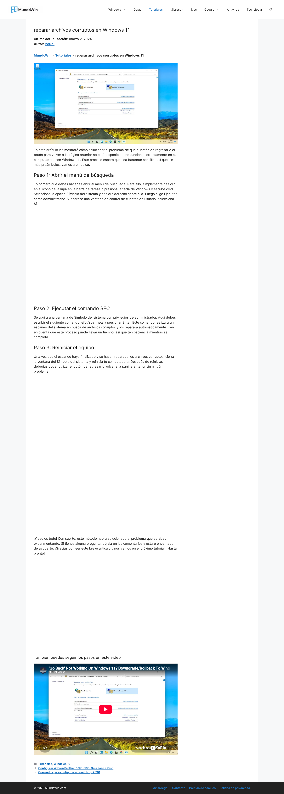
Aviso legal (160, 788)
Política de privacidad (234, 788)
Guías (137, 9)
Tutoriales (156, 9)
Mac (194, 9)
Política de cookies (202, 788)
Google (209, 9)
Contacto (178, 788)
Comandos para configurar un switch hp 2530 (69, 772)
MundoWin (43, 55)
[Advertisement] (106, 238)
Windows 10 (62, 763)
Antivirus (233, 9)
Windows (114, 9)
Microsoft (176, 9)
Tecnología (254, 9)
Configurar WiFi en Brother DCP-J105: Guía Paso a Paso (75, 768)
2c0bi (49, 44)
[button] (271, 9)
